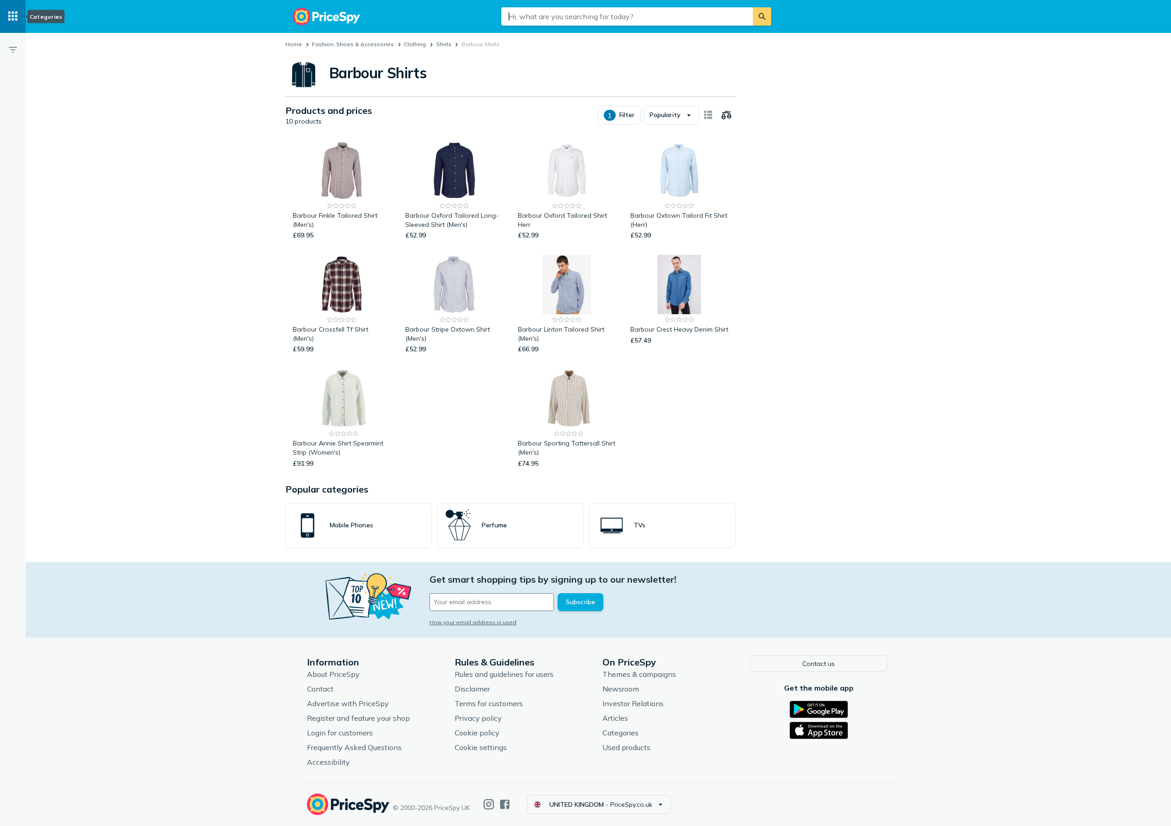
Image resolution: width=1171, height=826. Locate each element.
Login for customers (340, 732)
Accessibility (328, 762)
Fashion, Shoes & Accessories (353, 44)
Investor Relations (633, 703)
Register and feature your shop (358, 718)
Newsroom (620, 688)
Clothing (415, 44)
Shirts (443, 44)
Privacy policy (478, 718)
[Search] (762, 16)
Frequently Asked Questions (354, 747)
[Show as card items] (708, 115)
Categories (620, 732)
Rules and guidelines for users (504, 674)
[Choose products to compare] (726, 115)
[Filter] (13, 49)
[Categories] (13, 16)
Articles (615, 718)
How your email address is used (473, 622)
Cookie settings (481, 747)
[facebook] (505, 804)
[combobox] (627, 16)
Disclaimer (472, 688)
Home (293, 44)
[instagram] (489, 804)
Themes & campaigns (639, 674)
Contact (320, 688)
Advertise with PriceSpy (348, 703)
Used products (626, 747)
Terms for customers (489, 703)
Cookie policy (477, 732)
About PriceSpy (333, 674)
